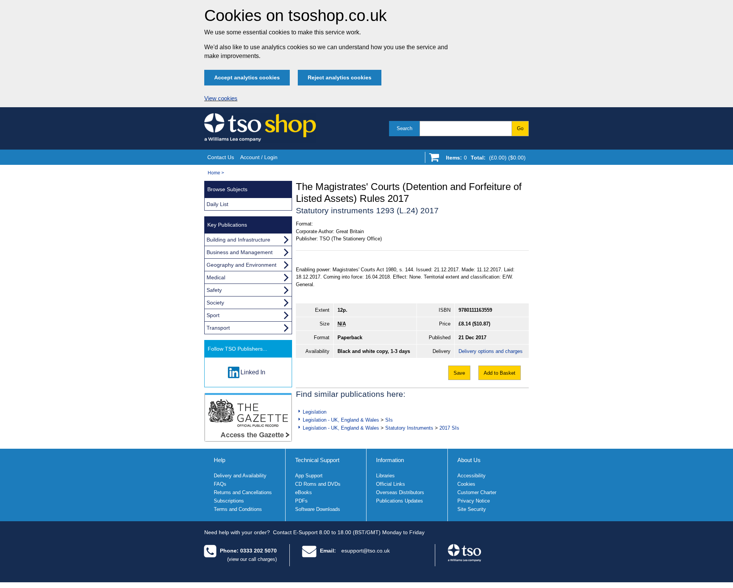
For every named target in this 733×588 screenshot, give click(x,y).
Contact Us (220, 157)
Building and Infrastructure (238, 240)
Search (404, 128)
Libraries (385, 475)
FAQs (220, 484)
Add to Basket (499, 373)
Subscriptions (229, 501)
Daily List (217, 204)
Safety (214, 290)
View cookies (220, 98)
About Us (469, 460)
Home (214, 173)
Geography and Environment (241, 265)
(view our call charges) (252, 559)
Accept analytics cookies (247, 77)
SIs (389, 420)
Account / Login (259, 157)
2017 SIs (449, 428)
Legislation (314, 412)
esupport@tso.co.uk (365, 551)
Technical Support (317, 460)
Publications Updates (399, 501)
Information (390, 460)
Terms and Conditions (238, 509)
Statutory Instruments (409, 428)
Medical (216, 277)
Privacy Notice (473, 501)
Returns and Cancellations (243, 492)
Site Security (471, 509)
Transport (218, 328)
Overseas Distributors (400, 492)
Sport (213, 315)
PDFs (301, 501)
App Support (309, 475)
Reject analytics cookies (339, 77)
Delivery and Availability (240, 475)
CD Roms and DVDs (318, 484)
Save (459, 373)
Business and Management (240, 252)
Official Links (390, 484)
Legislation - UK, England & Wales (341, 420)
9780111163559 (475, 310)
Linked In (253, 372)
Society (215, 303)
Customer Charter (476, 492)
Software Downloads (317, 509)
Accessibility (471, 475)
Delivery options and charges (491, 351)
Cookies (466, 484)
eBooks (303, 492)
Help (219, 460)
